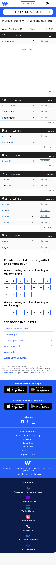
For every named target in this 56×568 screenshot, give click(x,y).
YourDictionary (28, 549)
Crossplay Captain (28, 530)
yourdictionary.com (8, 372)
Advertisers (28, 439)
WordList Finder (28, 511)
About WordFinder (28, 431)
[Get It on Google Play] (40, 390)
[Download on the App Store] (15, 390)
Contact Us (28, 443)
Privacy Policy (28, 446)
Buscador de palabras (28, 539)
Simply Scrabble (28, 520)
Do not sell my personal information (28, 474)
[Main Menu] (53, 3)
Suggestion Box (28, 454)
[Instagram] (33, 422)
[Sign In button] (47, 3)
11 (47, 312)
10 (41, 312)
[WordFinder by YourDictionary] (5, 4)
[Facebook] (22, 422)
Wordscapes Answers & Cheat (28, 492)
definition (45, 41)
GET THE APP (28, 3)
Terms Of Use (28, 450)
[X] (28, 422)
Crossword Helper (28, 501)
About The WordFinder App (28, 435)
